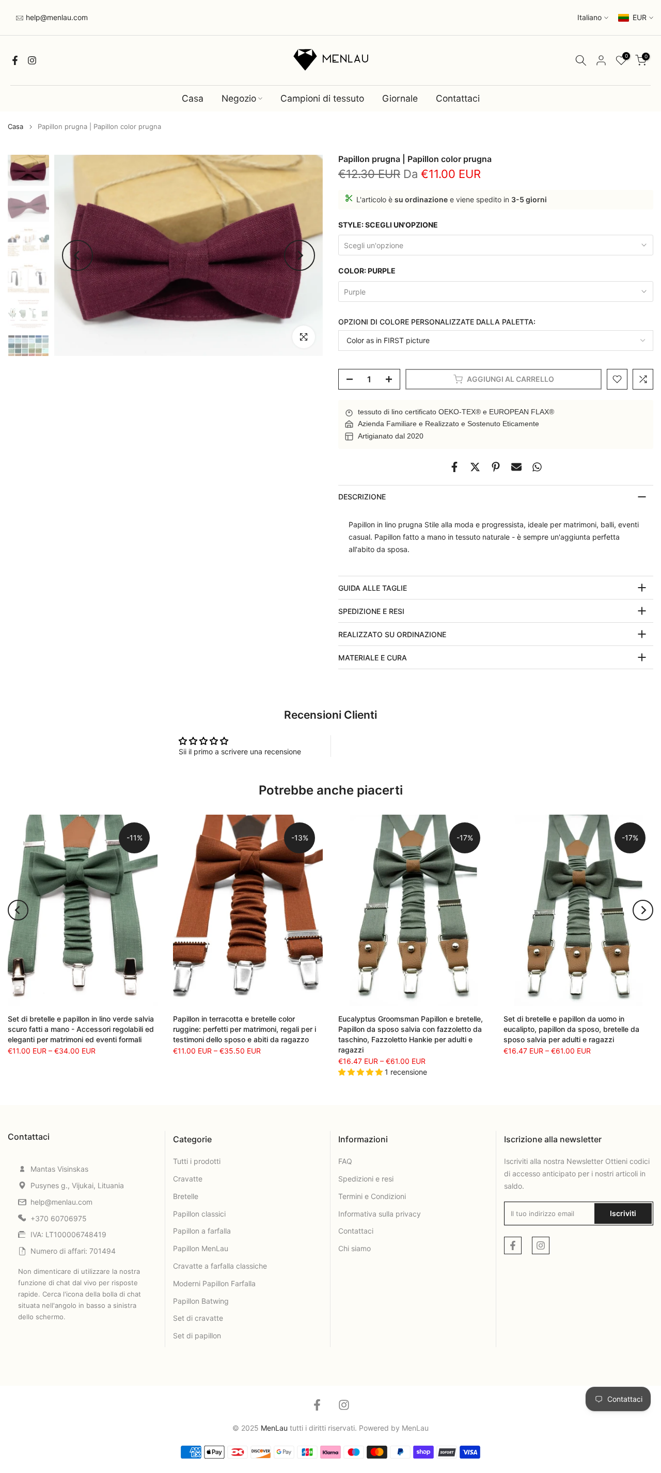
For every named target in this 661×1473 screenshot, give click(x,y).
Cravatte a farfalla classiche (220, 1265)
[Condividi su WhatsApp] (537, 467)
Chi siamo (354, 1248)
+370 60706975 (58, 1218)
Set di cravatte (198, 1318)
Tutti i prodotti (197, 1161)
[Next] (299, 255)
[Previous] (77, 255)
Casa (192, 98)
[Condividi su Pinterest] (496, 467)
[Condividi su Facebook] (454, 467)
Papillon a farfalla (202, 1230)
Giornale (400, 98)
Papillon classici (199, 1213)
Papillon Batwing (201, 1301)
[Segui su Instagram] (32, 60)
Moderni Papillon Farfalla (214, 1283)
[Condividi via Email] (516, 467)
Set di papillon (197, 1335)
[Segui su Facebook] (15, 60)
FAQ (345, 1161)
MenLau (415, 1427)
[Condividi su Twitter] (475, 467)
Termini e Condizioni (372, 1196)
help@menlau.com (56, 17)
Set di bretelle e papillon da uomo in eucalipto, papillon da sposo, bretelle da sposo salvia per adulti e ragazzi (571, 1028)
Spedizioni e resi (366, 1178)
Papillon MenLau (200, 1248)
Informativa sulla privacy (379, 1213)
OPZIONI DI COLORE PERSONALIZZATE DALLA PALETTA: (437, 321)
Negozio (239, 98)
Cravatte (187, 1178)
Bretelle (185, 1196)
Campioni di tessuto (322, 98)
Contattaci (458, 98)
